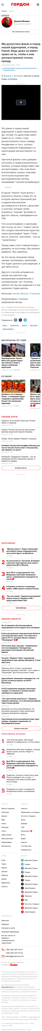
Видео (23, 838)
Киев (3, 860)
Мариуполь (6, 883)
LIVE (22, 827)
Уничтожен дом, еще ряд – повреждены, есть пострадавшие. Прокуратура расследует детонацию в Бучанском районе (20, 649)
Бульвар (7, 376)
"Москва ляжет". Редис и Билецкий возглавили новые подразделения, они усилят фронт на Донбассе (22, 551)
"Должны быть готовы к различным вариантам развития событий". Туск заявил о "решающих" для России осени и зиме (21, 670)
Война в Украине (8, 808)
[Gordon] (20, 5)
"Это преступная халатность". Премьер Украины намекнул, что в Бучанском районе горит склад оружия (21, 701)
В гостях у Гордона (28, 816)
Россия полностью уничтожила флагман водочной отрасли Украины (18, 431)
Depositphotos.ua (8, 987)
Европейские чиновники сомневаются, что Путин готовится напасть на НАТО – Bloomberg (20, 680)
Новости (5, 804)
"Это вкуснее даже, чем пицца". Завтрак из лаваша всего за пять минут (23, 741)
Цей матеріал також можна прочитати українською (20, 69)
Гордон (4, 11)
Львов (4, 864)
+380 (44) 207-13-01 (14, 950)
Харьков (5, 875)
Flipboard (28, 896)
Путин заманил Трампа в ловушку (19, 439)
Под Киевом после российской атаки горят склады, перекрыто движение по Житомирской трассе (20, 721)
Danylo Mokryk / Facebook (26, 293)
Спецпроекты (26, 850)
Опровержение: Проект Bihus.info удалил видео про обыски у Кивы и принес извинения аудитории (12, 362)
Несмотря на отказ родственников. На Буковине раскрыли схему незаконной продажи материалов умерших (18, 711)
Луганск (5, 886)
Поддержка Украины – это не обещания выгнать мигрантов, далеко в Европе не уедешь (19, 459)
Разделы (24, 804)
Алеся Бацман (30, 888)
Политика (16, 370)
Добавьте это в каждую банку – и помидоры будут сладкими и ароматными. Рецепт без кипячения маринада (13, 398)
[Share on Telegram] (25, 320)
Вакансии (5, 920)
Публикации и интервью (30, 812)
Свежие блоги (10, 417)
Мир (3, 820)
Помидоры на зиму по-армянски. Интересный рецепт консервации (20, 790)
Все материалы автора (21, 32)
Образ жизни (7, 835)
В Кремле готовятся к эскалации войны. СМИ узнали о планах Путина (22, 587)
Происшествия (7, 838)
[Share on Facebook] (15, 320)
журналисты (14, 325)
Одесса (4, 868)
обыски (24, 325)
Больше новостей (21, 728)
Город (4, 855)
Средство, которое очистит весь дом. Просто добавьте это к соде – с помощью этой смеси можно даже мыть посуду (22, 778)
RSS (26, 900)
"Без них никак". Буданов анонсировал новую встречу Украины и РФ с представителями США (23, 598)
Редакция (5, 924)
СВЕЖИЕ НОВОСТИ (11, 619)
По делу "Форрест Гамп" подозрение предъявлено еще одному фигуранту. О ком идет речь (21, 660)
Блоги (11, 11)
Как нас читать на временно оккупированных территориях (8, 939)
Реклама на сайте (8, 928)
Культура (5, 827)
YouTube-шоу (26, 846)
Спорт (4, 823)
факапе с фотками (13, 76)
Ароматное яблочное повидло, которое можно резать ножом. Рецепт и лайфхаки (23, 751)
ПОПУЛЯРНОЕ (9, 543)
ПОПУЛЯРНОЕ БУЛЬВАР (14, 734)
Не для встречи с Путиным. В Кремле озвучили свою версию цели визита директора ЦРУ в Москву (23, 563)
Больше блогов (21, 468)
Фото (23, 835)
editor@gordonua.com (14, 956)
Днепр (4, 879)
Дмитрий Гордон (31, 860)
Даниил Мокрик (8, 329)
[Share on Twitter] (20, 320)
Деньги (4, 816)
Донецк (4, 871)
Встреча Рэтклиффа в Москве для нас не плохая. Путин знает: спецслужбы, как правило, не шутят (21, 447)
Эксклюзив (25, 831)
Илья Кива (33, 325)
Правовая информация (10, 932)
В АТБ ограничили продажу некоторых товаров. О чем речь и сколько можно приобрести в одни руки (19, 691)
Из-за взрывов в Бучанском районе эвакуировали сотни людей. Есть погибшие (21, 626)
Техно (4, 831)
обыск (5, 325)
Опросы (24, 842)
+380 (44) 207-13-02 (14, 953)
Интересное (6, 846)
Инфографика (7, 842)
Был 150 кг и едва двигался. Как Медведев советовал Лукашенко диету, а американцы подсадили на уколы (22, 575)
